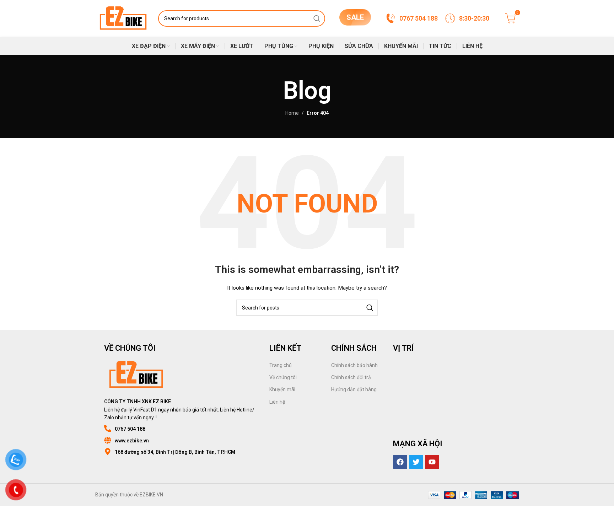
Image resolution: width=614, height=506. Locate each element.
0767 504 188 (130, 429)
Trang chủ (280, 365)
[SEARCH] (317, 18)
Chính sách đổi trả (351, 377)
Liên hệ (277, 402)
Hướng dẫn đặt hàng (354, 389)
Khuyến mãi (282, 389)
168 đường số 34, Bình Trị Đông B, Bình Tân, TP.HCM (175, 452)
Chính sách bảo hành (354, 365)
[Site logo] (123, 18)
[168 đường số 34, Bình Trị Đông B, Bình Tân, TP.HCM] (107, 451)
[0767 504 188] (107, 428)
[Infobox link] (411, 18)
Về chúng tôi (283, 377)
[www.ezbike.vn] (107, 440)
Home (292, 113)
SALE (355, 16)
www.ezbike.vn (132, 440)
